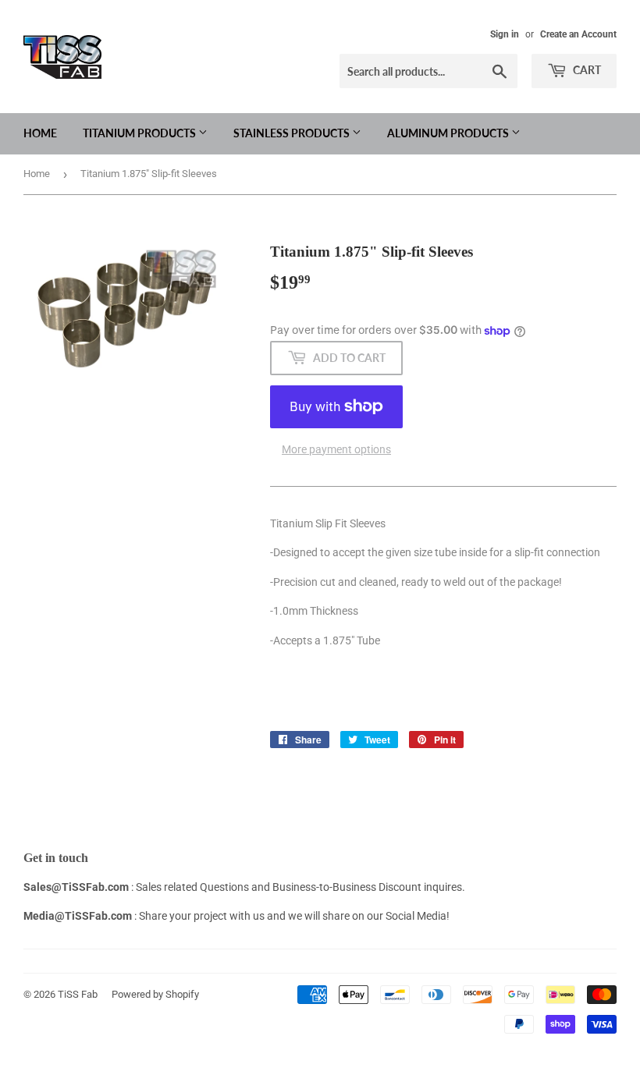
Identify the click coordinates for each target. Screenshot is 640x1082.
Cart (586, 69)
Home (40, 133)
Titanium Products (140, 133)
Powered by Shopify (155, 994)
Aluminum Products (449, 133)
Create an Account (578, 34)
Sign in (504, 34)
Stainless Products (292, 133)
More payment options (336, 449)
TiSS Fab (78, 994)
